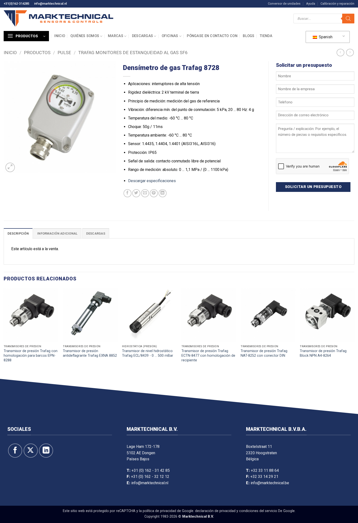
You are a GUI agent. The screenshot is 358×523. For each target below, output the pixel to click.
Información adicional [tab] (57, 233)
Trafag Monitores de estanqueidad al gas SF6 (133, 52)
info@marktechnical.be (270, 483)
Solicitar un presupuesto (313, 187)
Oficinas (170, 36)
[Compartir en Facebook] (127, 193)
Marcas (115, 36)
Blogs (248, 36)
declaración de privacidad (215, 511)
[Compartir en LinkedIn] (163, 193)
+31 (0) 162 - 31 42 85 (151, 470)
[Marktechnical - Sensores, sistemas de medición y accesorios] (58, 18)
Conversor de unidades (284, 3)
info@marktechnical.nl (50, 3)
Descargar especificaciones (152, 180)
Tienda (266, 36)
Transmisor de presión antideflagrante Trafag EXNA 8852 (90, 353)
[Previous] (4, 332)
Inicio (59, 36)
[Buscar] (348, 18)
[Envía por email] (145, 193)
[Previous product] (350, 52)
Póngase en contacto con (212, 36)
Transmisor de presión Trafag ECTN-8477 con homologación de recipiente (208, 355)
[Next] (354, 332)
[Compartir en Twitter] (136, 193)
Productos (37, 52)
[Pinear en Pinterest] (154, 193)
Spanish (325, 37)
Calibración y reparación (337, 3)
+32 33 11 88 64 (265, 470)
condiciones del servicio (258, 511)
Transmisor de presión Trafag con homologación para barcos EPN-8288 (30, 355)
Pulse (64, 52)
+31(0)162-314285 (16, 3)
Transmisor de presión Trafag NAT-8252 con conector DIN (264, 353)
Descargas (142, 36)
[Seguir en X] (31, 451)
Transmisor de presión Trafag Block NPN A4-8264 (323, 353)
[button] (26, 36)
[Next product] (340, 52)
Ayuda (310, 3)
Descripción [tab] (18, 233)
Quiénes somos (84, 36)
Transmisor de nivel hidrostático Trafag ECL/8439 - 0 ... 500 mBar (147, 353)
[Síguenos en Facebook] (15, 451)
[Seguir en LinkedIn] (46, 451)
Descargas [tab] (95, 233)
